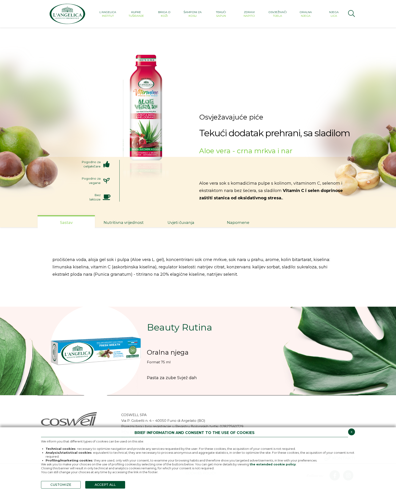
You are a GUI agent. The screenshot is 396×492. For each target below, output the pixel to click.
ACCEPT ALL (105, 485)
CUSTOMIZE (60, 485)
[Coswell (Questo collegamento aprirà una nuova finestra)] (69, 418)
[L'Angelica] (67, 13)
